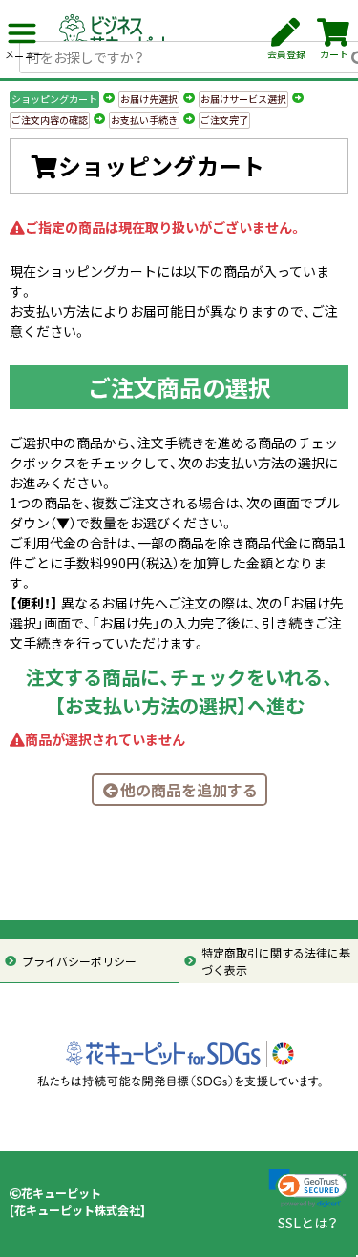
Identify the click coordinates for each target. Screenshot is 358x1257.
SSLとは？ (308, 1222)
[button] (307, 1188)
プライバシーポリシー (79, 961)
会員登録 (286, 54)
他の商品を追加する (189, 789)
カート (334, 54)
